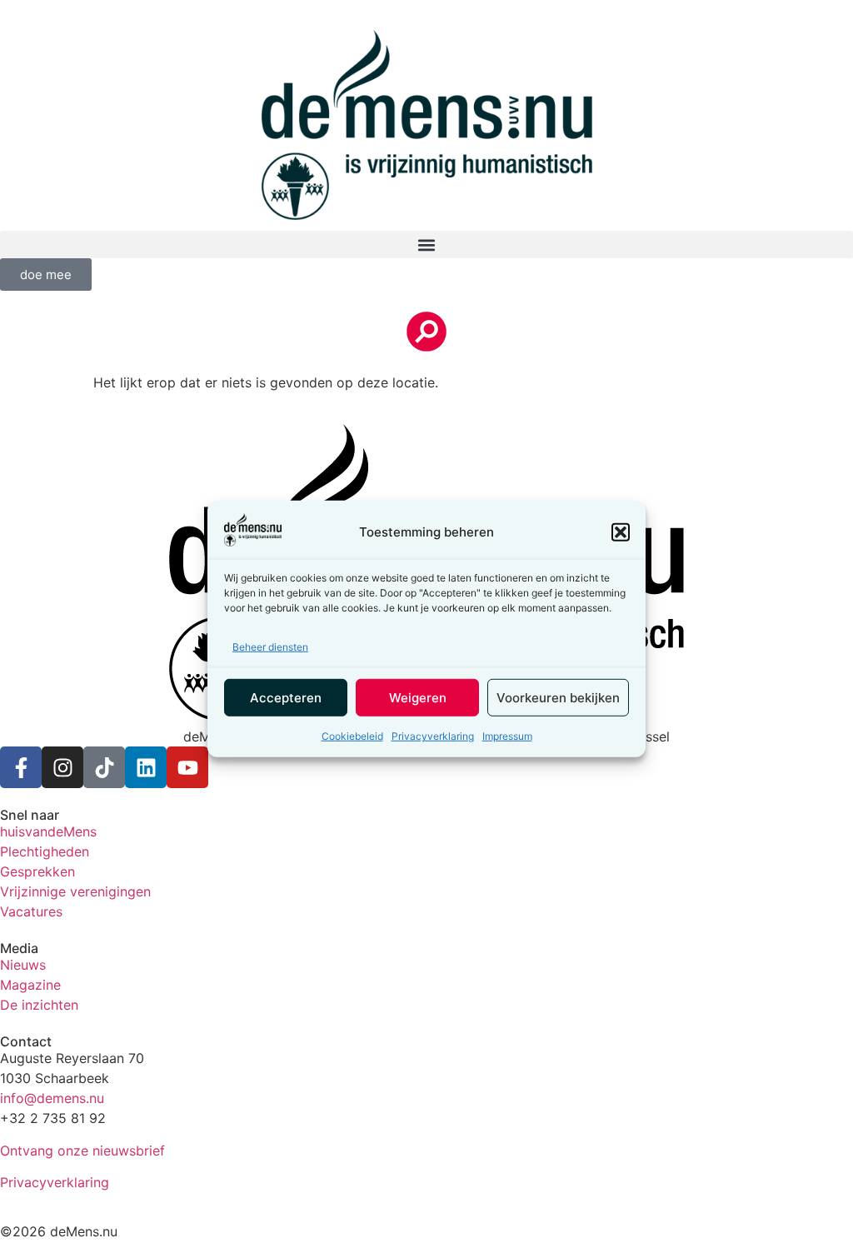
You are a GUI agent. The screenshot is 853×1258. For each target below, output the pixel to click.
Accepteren (286, 698)
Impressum (507, 736)
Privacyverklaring (433, 736)
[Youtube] (187, 767)
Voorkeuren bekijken (558, 698)
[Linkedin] (146, 767)
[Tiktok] (104, 767)
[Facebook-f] (21, 767)
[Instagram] (62, 767)
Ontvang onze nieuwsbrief (82, 1150)
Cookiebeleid (352, 736)
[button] (620, 532)
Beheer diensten (270, 647)
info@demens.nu (52, 1098)
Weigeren (417, 698)
